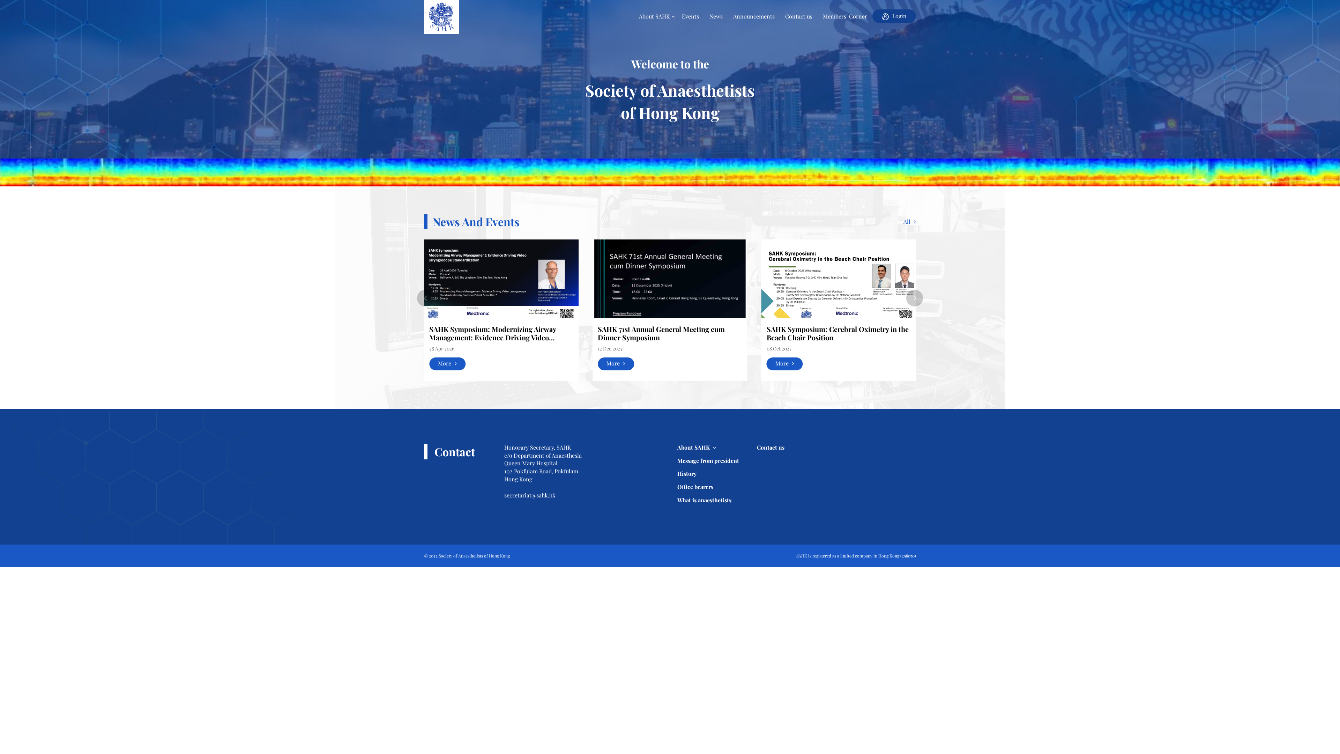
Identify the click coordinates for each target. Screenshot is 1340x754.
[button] (425, 298)
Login (899, 16)
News (716, 16)
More (444, 363)
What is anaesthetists (704, 500)
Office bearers (695, 486)
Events (690, 16)
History (687, 473)
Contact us (798, 16)
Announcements (754, 16)
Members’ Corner (845, 16)
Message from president (708, 460)
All (906, 221)
